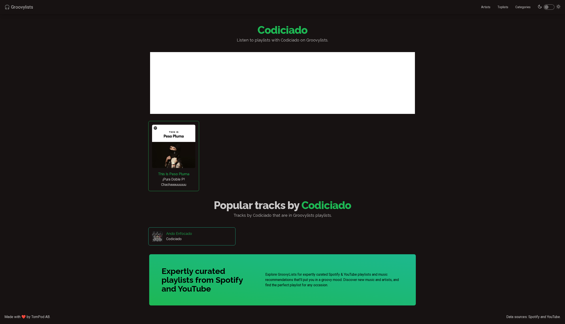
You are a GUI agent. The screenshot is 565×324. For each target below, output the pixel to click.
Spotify (534, 317)
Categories (523, 7)
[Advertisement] (282, 83)
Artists (485, 7)
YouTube (553, 317)
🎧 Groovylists (18, 7)
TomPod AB (40, 317)
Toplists (502, 7)
